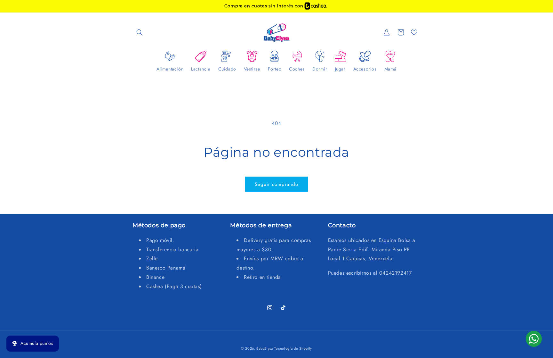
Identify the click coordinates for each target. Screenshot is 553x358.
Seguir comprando (276, 184)
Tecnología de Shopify (293, 348)
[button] (139, 32)
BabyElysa (264, 348)
